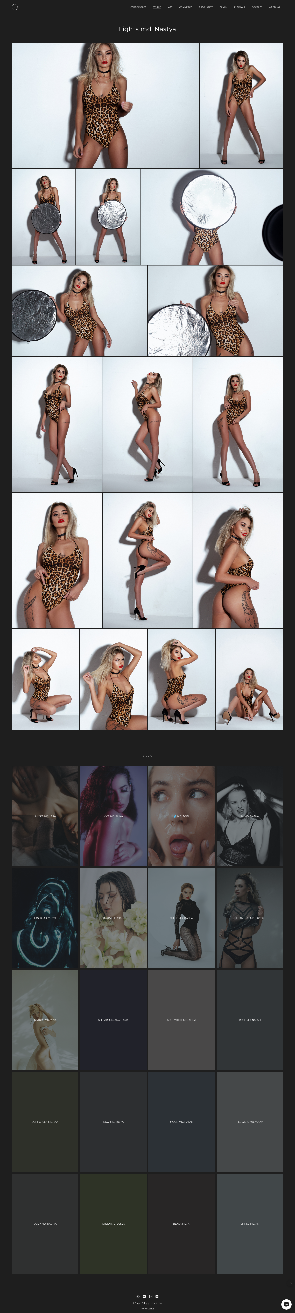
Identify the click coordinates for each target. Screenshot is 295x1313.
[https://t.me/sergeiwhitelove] (144, 1297)
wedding (274, 7)
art (170, 7)
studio (157, 7)
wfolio (151, 1308)
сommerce (185, 7)
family (223, 7)
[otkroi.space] (15, 7)
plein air (239, 7)
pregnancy (206, 7)
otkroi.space (138, 7)
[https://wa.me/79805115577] (138, 1297)
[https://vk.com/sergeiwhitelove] (157, 1297)
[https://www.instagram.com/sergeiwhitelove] (150, 1297)
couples (257, 7)
